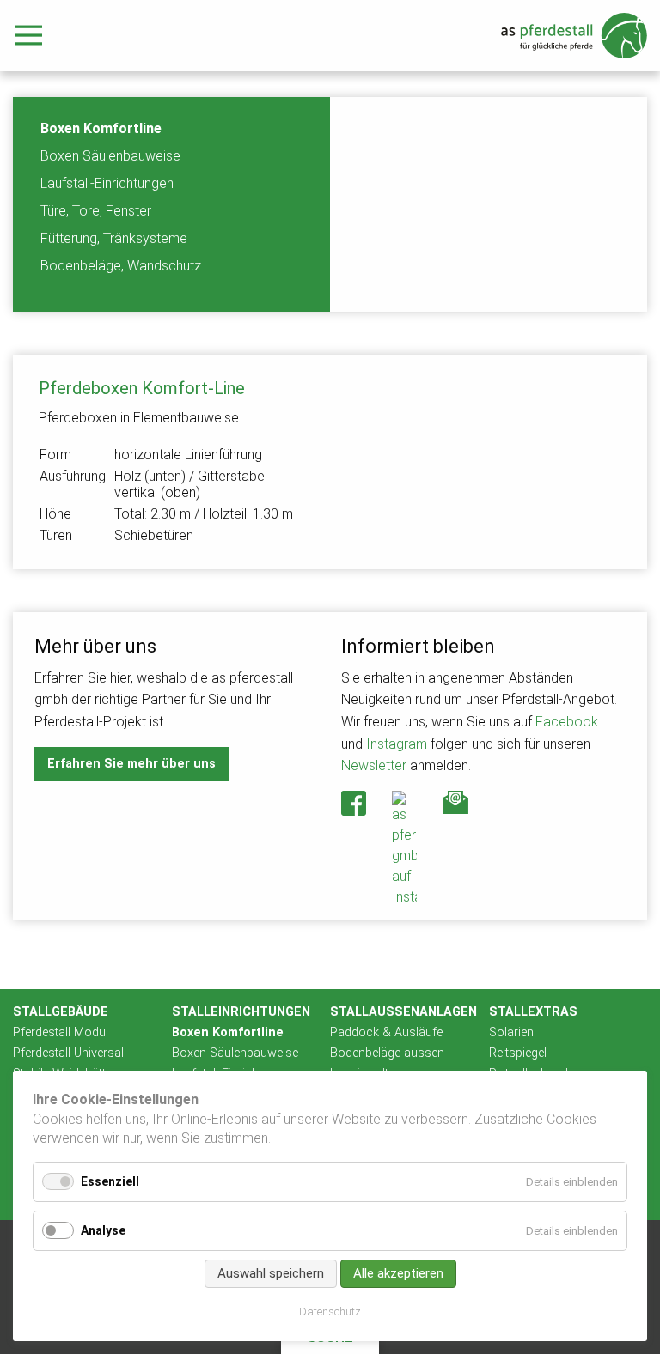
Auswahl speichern (270, 1273)
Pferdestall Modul (60, 1032)
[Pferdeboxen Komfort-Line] (488, 462)
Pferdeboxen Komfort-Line (142, 388)
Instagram (396, 744)
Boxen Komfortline (101, 128)
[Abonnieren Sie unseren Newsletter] (455, 803)
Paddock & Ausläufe (386, 1032)
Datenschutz (330, 1311)
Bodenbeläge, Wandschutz (120, 266)
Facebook (566, 721)
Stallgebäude (60, 1012)
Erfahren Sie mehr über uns (131, 763)
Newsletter (373, 765)
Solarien (511, 1032)
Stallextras (533, 1012)
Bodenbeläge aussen (387, 1053)
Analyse (103, 1230)
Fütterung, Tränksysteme (113, 238)
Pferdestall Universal (68, 1053)
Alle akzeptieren (398, 1273)
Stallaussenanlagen (403, 1012)
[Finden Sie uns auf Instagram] (404, 849)
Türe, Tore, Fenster (95, 211)
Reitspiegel (518, 1053)
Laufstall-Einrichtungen (107, 183)
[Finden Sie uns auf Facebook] (353, 803)
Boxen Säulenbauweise (110, 156)
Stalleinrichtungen (241, 1012)
